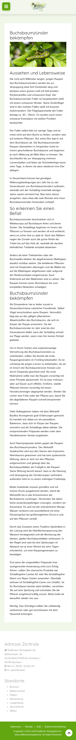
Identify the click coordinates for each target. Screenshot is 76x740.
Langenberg (16, 702)
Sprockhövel (17, 706)
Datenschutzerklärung (55, 726)
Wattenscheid (17, 690)
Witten (13, 710)
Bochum (14, 686)
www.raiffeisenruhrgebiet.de (28, 734)
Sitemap (29, 726)
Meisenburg (16, 698)
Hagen (13, 694)
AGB (38, 726)
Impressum (15, 726)
